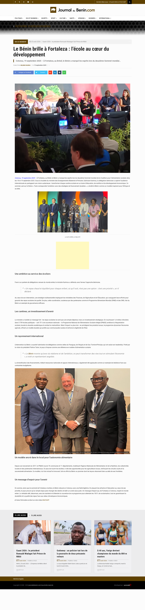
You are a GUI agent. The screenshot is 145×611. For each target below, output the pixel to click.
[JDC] (72, 10)
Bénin (30, 353)
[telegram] (59, 72)
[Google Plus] (50, 72)
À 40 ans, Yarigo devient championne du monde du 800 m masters (112, 553)
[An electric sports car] (32, 532)
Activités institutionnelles (33, 26)
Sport (53, 18)
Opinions (81, 18)
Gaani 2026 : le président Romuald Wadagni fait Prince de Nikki (65, 42)
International (104, 18)
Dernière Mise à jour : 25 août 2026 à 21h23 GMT (111, 2)
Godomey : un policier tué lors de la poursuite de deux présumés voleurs (72, 553)
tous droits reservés (47, 585)
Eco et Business (31, 18)
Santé (72, 18)
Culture (63, 18)
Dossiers (92, 18)
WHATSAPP (45, 500)
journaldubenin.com (35, 585)
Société (44, 18)
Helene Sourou (25, 65)
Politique (18, 18)
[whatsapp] (64, 72)
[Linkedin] (55, 72)
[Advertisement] (72, 255)
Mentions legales (18, 579)
